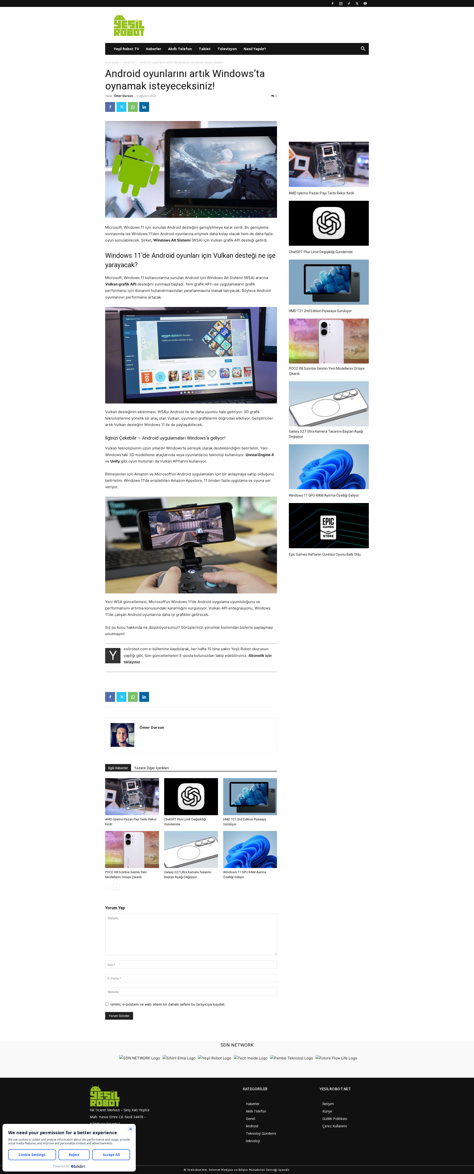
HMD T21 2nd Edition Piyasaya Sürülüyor (320, 311)
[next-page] (116, 887)
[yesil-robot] (122, 1096)
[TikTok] (349, 3)
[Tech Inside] (251, 1058)
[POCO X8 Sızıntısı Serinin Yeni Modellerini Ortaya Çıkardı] (132, 849)
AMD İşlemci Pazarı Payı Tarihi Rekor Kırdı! (321, 193)
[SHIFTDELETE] (139, 1058)
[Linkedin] (144, 107)
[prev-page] (108, 887)
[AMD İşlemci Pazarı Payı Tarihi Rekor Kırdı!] (132, 796)
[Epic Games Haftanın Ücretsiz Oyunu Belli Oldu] (329, 526)
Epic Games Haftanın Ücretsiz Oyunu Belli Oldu (325, 554)
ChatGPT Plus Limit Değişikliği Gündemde (321, 252)
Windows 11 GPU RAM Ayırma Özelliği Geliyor (324, 495)
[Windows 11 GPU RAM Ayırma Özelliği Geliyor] (250, 849)
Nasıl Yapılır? (255, 48)
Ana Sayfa (112, 62)
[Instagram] (340, 3)
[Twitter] (357, 3)
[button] (363, 49)
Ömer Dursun (123, 96)
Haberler (153, 48)
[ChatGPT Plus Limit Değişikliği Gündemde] (191, 796)
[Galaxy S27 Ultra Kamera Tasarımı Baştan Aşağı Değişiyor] (191, 849)
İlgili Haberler (118, 768)
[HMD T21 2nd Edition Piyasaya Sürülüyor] (250, 796)
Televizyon (227, 48)
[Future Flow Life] (336, 1058)
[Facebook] (332, 3)
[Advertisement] (329, 98)
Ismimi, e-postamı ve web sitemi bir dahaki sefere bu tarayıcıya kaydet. (167, 1004)
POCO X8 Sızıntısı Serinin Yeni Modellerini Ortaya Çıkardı (326, 371)
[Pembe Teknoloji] (291, 1058)
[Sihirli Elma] (179, 1058)
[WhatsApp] (133, 107)
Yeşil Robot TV (126, 48)
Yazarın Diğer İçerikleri (151, 768)
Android (129, 62)
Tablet (205, 48)
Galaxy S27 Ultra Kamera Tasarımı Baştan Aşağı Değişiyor (326, 434)
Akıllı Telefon (180, 48)
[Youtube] (365, 3)
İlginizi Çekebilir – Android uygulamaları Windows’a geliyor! (165, 438)
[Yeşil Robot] (214, 1058)
